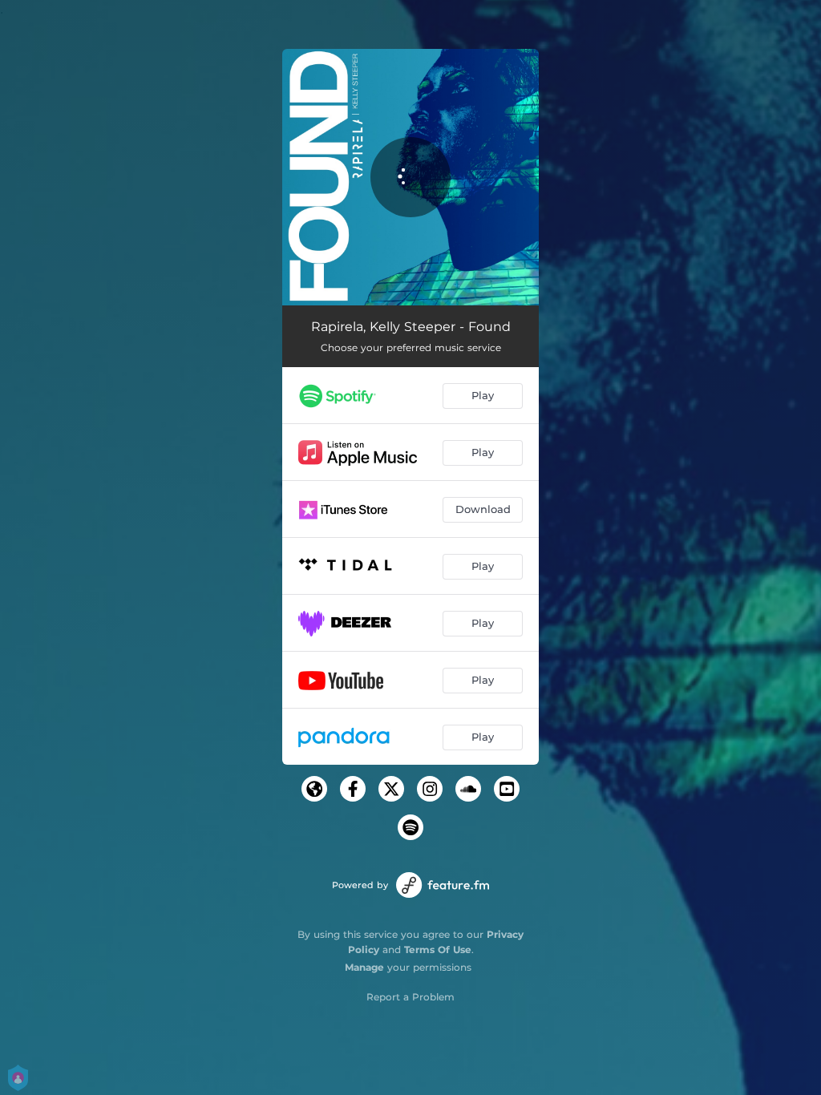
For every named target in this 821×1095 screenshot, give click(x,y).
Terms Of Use (437, 949)
